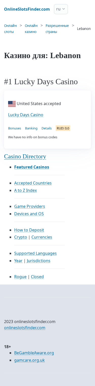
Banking (31, 128)
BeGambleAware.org (34, 353)
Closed (37, 276)
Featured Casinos (31, 167)
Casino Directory (25, 156)
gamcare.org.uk (29, 360)
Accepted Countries (33, 183)
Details (47, 128)
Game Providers (29, 206)
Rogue (20, 276)
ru (58, 9)
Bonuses (14, 128)
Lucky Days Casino (25, 115)
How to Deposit (29, 230)
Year (18, 260)
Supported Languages (35, 253)
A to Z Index (25, 190)
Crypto (20, 237)
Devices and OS (29, 213)
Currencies (41, 237)
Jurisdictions (38, 260)
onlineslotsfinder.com (24, 327)
